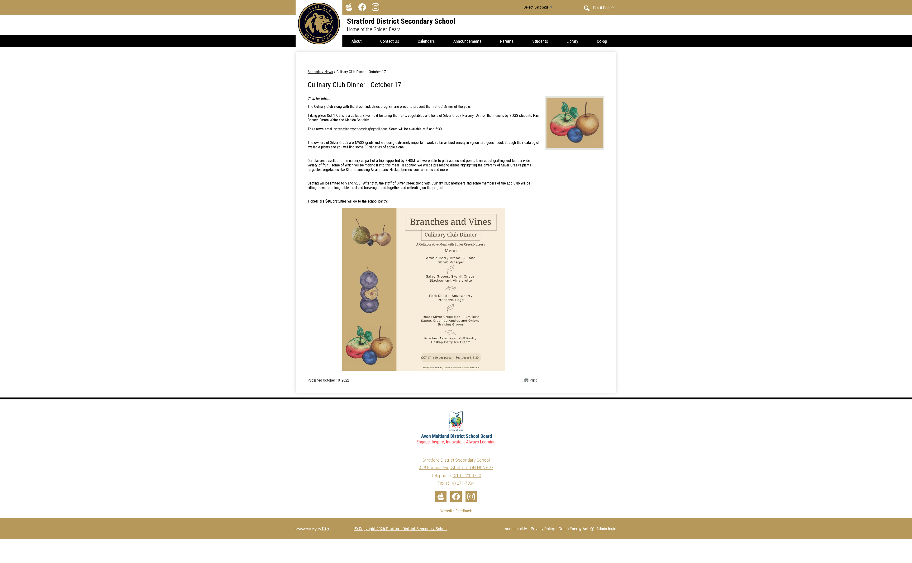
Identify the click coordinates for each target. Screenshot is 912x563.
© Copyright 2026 (400, 528)
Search (587, 8)
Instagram (375, 7)
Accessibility (516, 528)
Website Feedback (456, 510)
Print (533, 380)
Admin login (606, 528)
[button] (356, 41)
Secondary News (320, 72)
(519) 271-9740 (467, 475)
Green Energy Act (574, 528)
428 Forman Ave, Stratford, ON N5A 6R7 (456, 467)
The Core (349, 7)
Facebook (362, 7)
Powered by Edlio (312, 528)
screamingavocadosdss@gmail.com (360, 129)
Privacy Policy (543, 528)
